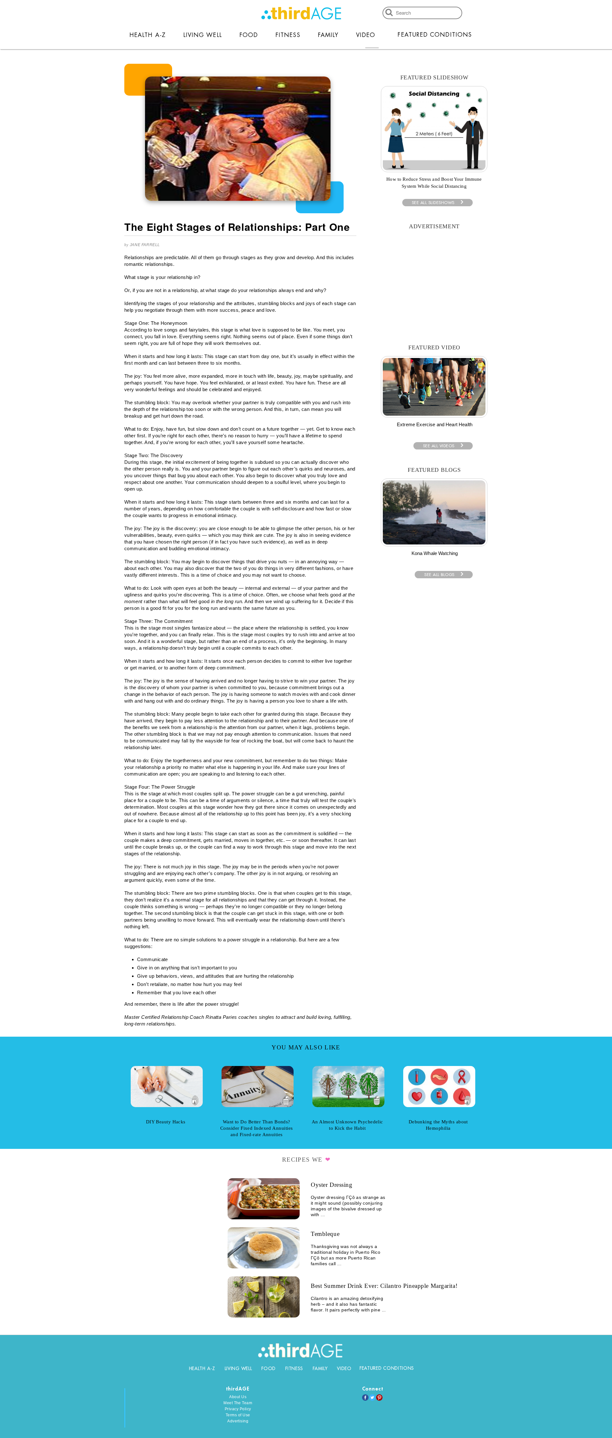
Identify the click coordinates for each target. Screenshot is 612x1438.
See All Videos (439, 446)
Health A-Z (147, 35)
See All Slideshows (433, 203)
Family (328, 35)
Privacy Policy (238, 1409)
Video (365, 35)
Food (248, 35)
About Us (237, 1397)
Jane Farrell (145, 245)
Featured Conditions (434, 35)
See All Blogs (439, 575)
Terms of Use (238, 1415)
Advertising (237, 1421)
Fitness (287, 35)
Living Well (202, 35)
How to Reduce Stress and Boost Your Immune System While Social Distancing (434, 183)
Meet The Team (237, 1403)
